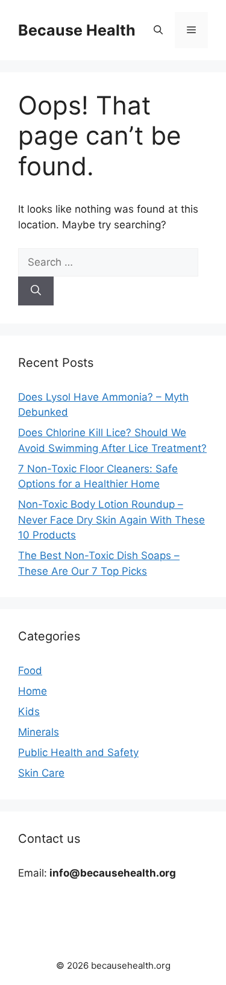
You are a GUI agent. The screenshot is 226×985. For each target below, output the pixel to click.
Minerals (38, 732)
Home (32, 691)
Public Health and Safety (78, 752)
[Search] (36, 291)
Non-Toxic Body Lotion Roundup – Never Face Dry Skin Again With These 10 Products (111, 519)
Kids (29, 711)
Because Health (77, 30)
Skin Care (41, 773)
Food (30, 670)
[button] (158, 30)
